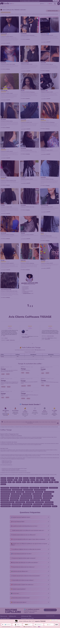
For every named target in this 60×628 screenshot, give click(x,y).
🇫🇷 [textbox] (2, 624)
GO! (56, 624)
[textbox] (7, 624)
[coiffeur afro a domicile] (16, 621)
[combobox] (2, 624)
